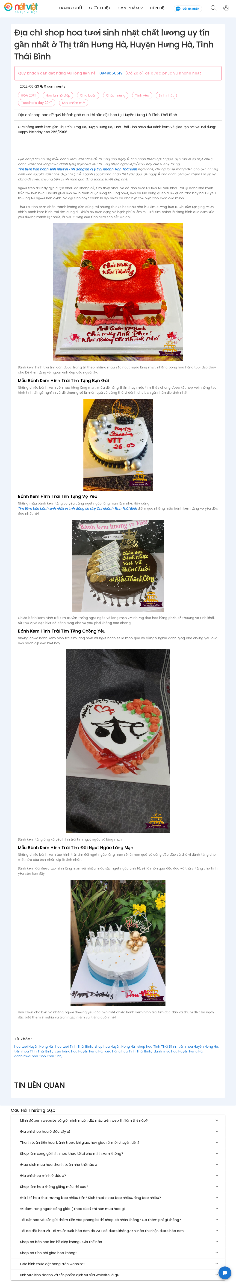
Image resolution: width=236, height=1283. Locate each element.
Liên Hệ (157, 8)
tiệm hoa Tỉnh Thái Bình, (33, 1051)
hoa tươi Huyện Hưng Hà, (33, 1046)
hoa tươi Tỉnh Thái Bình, (74, 1046)
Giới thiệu (100, 8)
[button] (130, 8)
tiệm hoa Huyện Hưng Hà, (198, 1046)
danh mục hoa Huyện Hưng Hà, (178, 1051)
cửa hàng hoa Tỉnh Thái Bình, (128, 1051)
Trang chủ (70, 8)
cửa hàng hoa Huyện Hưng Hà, (79, 1051)
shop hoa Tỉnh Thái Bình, (157, 1046)
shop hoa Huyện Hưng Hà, (115, 1046)
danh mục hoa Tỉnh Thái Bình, (38, 1056)
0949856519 (111, 73)
